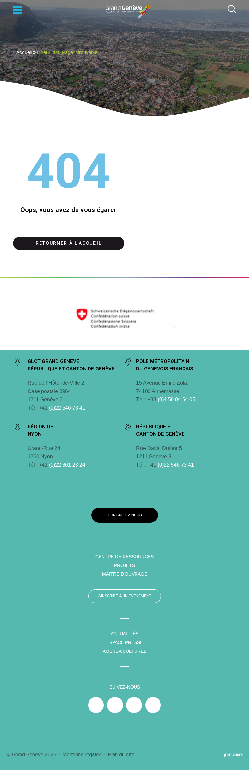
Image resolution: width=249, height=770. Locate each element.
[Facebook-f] (96, 705)
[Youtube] (153, 705)
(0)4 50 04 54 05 (175, 399)
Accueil (24, 52)
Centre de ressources (124, 556)
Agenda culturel (124, 651)
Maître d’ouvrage (124, 574)
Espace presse (124, 642)
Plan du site (121, 755)
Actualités (124, 633)
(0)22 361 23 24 (67, 465)
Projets (124, 565)
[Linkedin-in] (134, 705)
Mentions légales (82, 755)
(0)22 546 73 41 (67, 408)
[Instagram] (115, 705)
